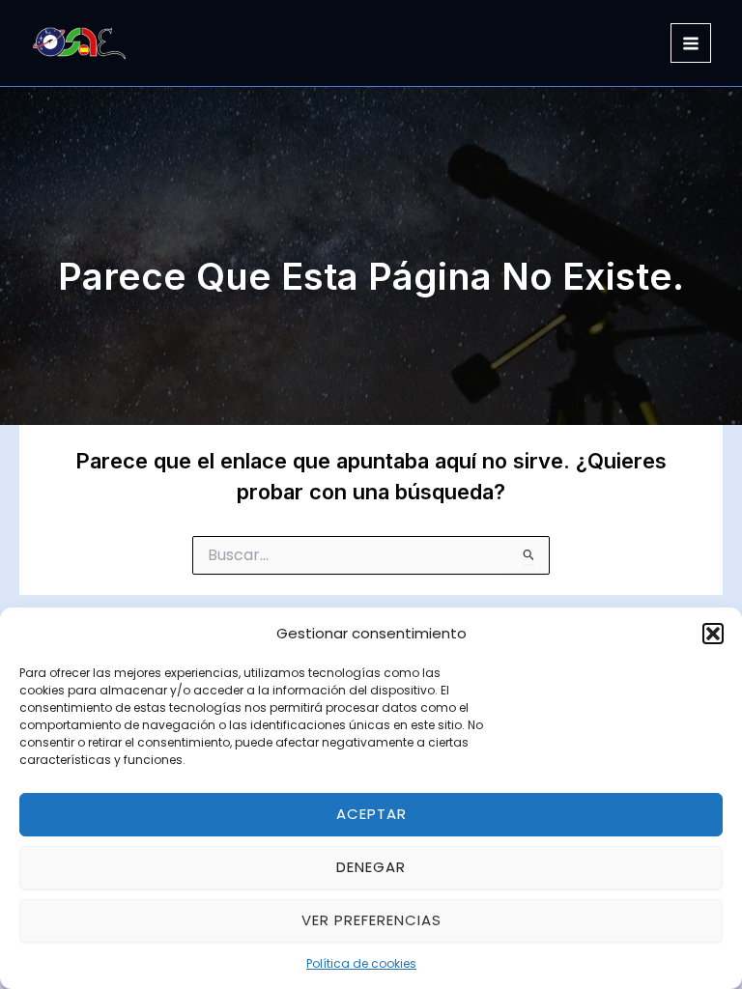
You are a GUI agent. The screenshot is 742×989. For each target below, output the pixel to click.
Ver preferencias (371, 920)
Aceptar (371, 814)
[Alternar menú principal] (691, 43)
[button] (713, 633)
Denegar (371, 867)
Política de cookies (361, 963)
